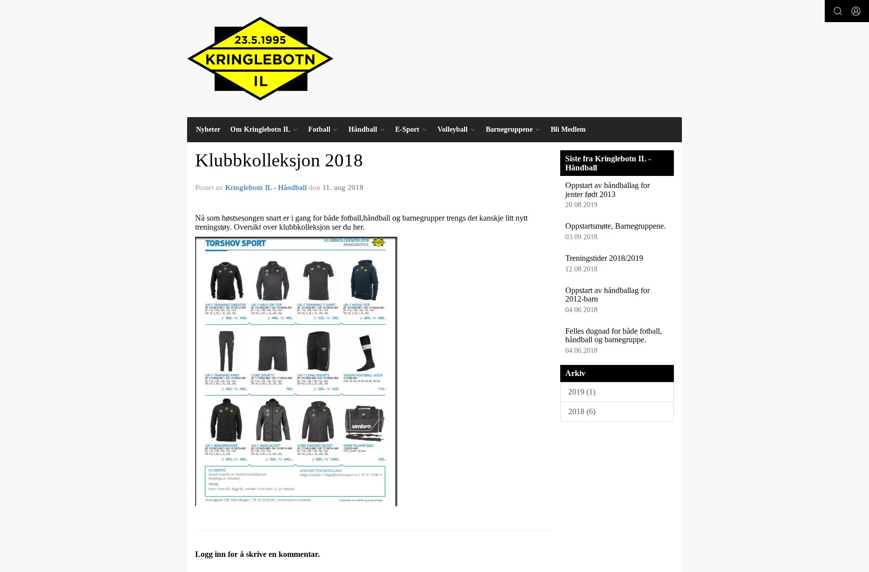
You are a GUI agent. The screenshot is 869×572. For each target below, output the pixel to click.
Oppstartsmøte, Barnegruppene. (615, 226)
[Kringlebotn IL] (260, 59)
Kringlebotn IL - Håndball (266, 187)
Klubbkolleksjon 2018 (279, 160)
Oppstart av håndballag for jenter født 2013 (607, 190)
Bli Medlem (568, 129)
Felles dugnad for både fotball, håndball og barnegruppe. (613, 335)
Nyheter (208, 129)
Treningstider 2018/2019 (604, 258)
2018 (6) (581, 411)
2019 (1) (581, 392)
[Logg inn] (856, 11)
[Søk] (838, 11)
